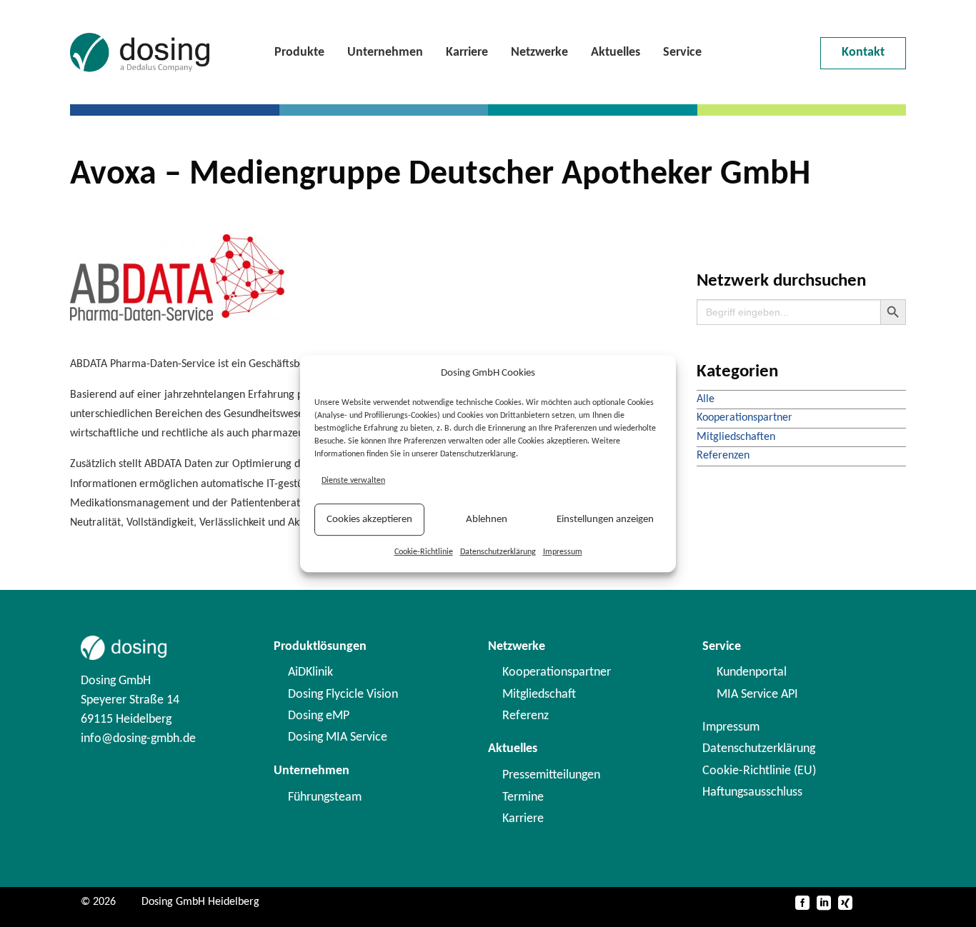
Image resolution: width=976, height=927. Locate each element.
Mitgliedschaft (539, 694)
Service (682, 52)
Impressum (562, 552)
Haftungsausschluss (752, 792)
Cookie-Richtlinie (423, 552)
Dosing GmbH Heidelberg (200, 902)
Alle (705, 399)
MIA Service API (757, 694)
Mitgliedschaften (736, 437)
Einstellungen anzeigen (605, 519)
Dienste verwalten (353, 480)
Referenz (525, 716)
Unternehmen (385, 52)
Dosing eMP (318, 716)
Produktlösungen (320, 647)
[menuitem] (299, 53)
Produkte (299, 52)
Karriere (467, 52)
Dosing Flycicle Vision (343, 694)
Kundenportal (752, 672)
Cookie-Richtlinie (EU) (759, 771)
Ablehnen (486, 519)
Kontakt (863, 52)
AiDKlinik (310, 672)
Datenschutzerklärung (498, 552)
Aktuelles (615, 52)
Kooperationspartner (744, 418)
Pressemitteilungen (551, 775)
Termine (523, 797)
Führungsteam (325, 797)
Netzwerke (539, 52)
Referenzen (723, 455)
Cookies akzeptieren (369, 519)
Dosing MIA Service (337, 737)
